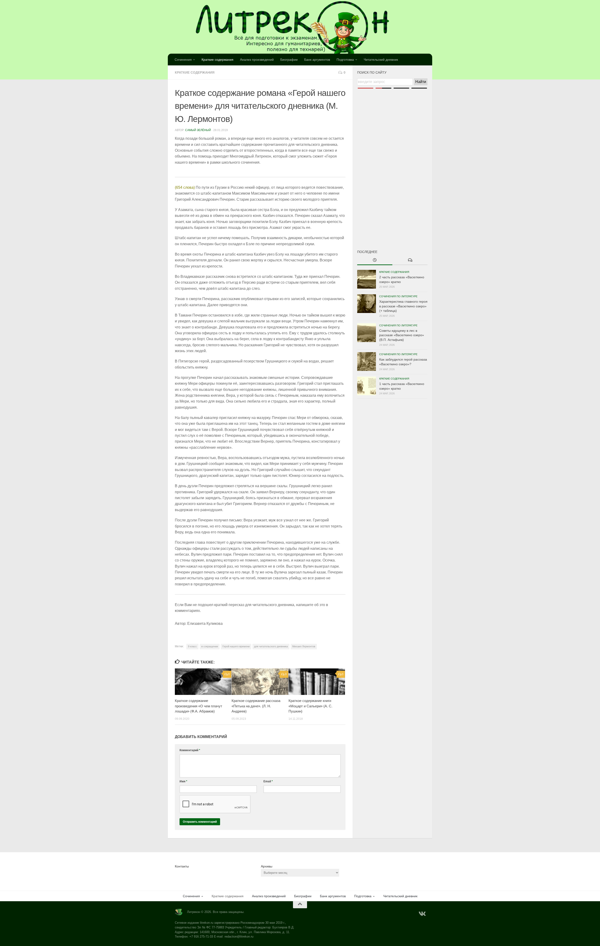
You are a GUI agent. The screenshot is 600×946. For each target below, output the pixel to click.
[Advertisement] (392, 161)
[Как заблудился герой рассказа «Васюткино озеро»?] (366, 361)
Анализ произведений (257, 59)
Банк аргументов (317, 59)
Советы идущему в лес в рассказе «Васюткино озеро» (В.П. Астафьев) (401, 335)
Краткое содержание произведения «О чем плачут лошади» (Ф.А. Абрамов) (198, 706)
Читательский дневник (381, 59)
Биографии (289, 59)
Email (268, 781)
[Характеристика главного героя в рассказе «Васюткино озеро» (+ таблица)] (366, 303)
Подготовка (345, 59)
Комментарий (190, 750)
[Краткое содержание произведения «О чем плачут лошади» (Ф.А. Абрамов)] (203, 681)
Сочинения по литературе (398, 296)
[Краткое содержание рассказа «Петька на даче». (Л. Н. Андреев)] (260, 681)
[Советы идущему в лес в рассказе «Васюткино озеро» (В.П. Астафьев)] (366, 332)
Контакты (182, 866)
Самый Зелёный (198, 130)
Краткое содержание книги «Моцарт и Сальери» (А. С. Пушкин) (310, 706)
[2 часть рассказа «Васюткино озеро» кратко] (366, 279)
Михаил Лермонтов (303, 646)
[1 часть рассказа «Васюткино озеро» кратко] (366, 386)
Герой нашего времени (236, 646)
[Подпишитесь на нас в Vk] (422, 914)
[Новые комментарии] (410, 260)
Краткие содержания (217, 59)
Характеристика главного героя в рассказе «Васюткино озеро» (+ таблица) (403, 306)
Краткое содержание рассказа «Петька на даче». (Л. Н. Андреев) (256, 706)
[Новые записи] (374, 260)
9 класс (192, 646)
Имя (183, 781)
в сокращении (209, 646)
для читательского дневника (271, 646)
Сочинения (183, 59)
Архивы (266, 866)
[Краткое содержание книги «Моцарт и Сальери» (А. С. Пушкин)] (317, 681)
